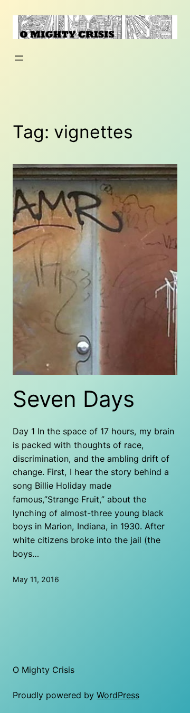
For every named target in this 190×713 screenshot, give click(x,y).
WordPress (118, 695)
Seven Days (74, 399)
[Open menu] (19, 58)
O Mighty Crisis (43, 669)
